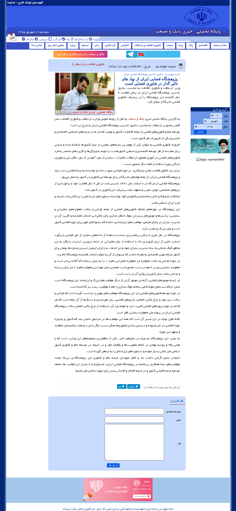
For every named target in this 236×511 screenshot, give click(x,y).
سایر (96, 45)
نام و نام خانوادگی (173, 411)
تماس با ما (37, 45)
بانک (191, 45)
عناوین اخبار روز (56, 45)
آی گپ (57, 39)
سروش (43, 39)
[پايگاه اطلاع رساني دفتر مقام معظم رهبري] (210, 154)
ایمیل (178, 420)
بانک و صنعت (220, 45)
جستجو (85, 45)
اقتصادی (203, 45)
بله (68, 39)
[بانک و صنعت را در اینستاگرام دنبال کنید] (80, 55)
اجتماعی (125, 45)
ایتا (95, 39)
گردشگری (110, 45)
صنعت (169, 45)
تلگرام (30, 39)
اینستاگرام (81, 39)
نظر (179, 443)
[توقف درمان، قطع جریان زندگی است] (118, 500)
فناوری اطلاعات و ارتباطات (148, 45)
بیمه (181, 45)
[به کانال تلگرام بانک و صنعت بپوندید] (153, 55)
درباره (73, 45)
